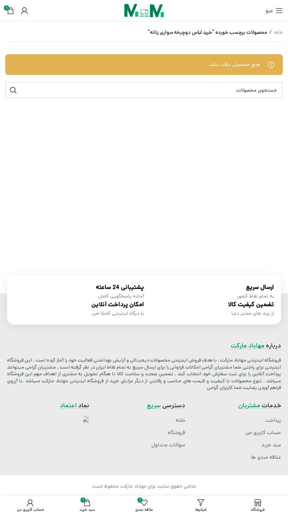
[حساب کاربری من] (25, 11)
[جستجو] (13, 90)
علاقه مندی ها (266, 457)
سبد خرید (271, 444)
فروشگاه (176, 432)
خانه (278, 32)
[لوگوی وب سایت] (144, 10)
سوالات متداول (168, 444)
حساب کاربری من (263, 432)
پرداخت (273, 420)
